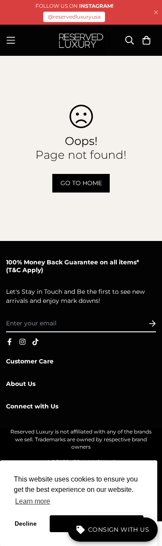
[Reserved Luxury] (81, 40)
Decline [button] (26, 523)
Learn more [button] (32, 501)
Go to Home (81, 183)
